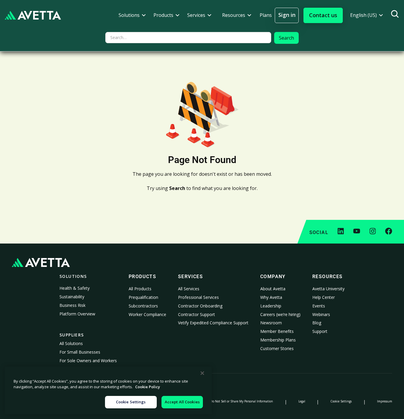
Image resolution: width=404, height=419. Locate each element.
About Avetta (272, 288)
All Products (140, 288)
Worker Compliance (147, 314)
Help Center (323, 297)
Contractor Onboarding (200, 306)
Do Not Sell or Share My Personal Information (241, 401)
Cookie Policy (147, 387)
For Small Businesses (79, 352)
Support (319, 331)
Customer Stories (277, 348)
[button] (132, 15)
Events (318, 306)
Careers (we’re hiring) (280, 314)
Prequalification (143, 297)
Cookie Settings (341, 401)
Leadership (270, 306)
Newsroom (271, 322)
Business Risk (72, 305)
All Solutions (71, 343)
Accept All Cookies (182, 402)
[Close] (202, 373)
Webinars (321, 314)
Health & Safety (74, 288)
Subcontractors (143, 306)
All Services (188, 288)
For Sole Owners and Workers (88, 360)
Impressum (384, 401)
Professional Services (198, 297)
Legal (301, 401)
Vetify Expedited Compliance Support (213, 322)
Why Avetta (271, 297)
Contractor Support (196, 314)
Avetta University (328, 288)
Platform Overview (77, 314)
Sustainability (71, 296)
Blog (316, 322)
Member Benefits (277, 331)
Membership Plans (278, 340)
